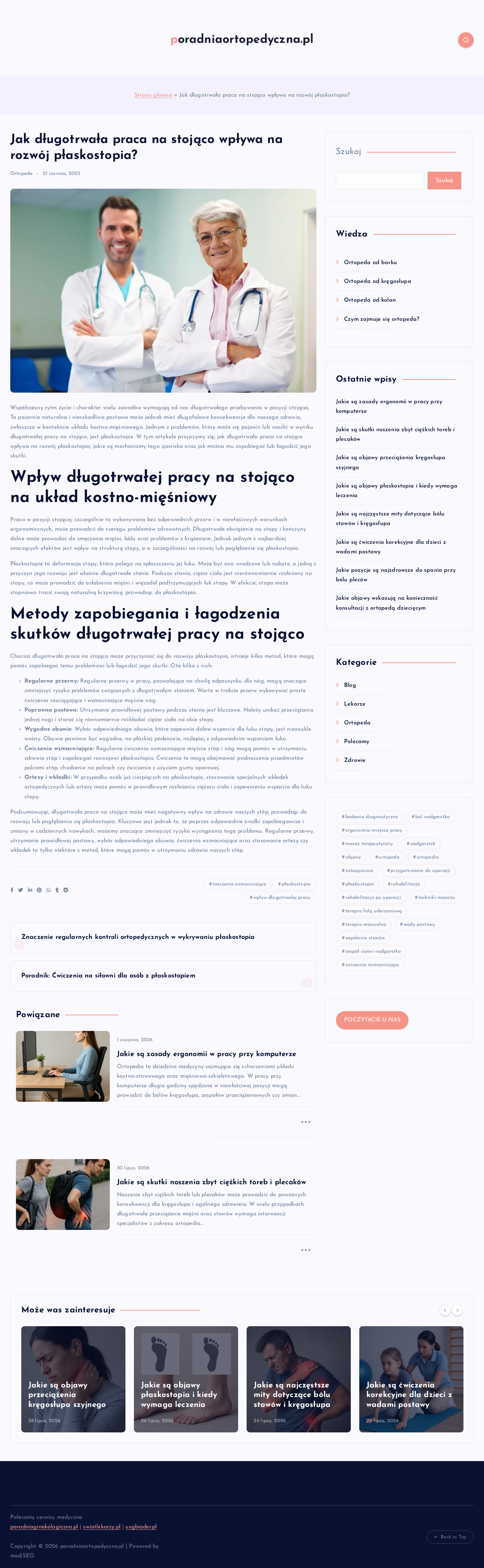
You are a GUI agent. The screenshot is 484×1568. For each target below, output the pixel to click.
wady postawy (419, 924)
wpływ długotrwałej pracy (281, 897)
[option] (73, 1379)
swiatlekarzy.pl (101, 1527)
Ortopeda (21, 173)
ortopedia (428, 857)
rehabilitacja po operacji (373, 897)
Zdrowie (355, 760)
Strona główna (153, 95)
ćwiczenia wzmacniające (239, 884)
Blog (350, 685)
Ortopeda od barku (370, 263)
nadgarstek (423, 843)
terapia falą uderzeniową (373, 911)
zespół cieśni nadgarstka (373, 951)
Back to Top (453, 1537)
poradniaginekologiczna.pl (44, 1527)
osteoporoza (359, 870)
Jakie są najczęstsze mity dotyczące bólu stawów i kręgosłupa (292, 1395)
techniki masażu (436, 897)
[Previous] (445, 1310)
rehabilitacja (405, 884)
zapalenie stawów (365, 938)
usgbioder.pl (141, 1527)
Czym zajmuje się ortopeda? (381, 319)
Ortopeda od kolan (370, 300)
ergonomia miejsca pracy (374, 830)
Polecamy (356, 742)
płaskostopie (296, 884)
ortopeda (388, 857)
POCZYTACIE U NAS (372, 1020)
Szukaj (348, 152)
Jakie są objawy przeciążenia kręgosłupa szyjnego (67, 1395)
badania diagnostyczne (371, 817)
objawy (353, 857)
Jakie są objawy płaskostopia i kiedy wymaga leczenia (179, 1395)
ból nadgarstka (432, 817)
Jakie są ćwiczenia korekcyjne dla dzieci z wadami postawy (409, 1395)
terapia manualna (366, 924)
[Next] (457, 1310)
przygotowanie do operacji (420, 870)
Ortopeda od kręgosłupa (377, 281)
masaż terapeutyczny (369, 843)
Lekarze (355, 704)
